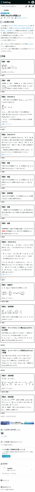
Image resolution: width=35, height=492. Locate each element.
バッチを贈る (6, 456)
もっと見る (4, 436)
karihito (6, 10)
